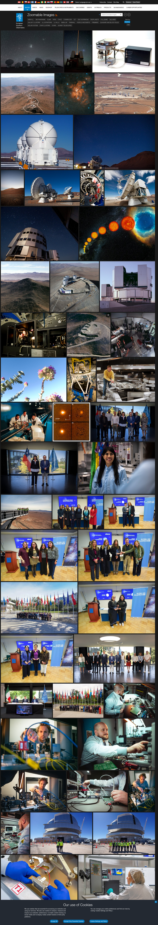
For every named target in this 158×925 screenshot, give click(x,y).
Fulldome (104, 19)
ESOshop (49, 7)
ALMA (49, 19)
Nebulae (64, 22)
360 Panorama (40, 19)
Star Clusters (45, 25)
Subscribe (103, 2)
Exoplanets (95, 19)
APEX (54, 19)
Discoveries (80, 7)
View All (31, 19)
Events (89, 7)
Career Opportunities (134, 7)
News (41, 7)
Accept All (54, 921)
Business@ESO (119, 7)
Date (128, 25)
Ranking (127, 22)
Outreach (97, 7)
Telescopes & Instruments (64, 7)
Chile (60, 19)
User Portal (136, 2)
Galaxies (113, 19)
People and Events (83, 22)
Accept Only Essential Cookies (74, 921)
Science (128, 2)
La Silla (56, 22)
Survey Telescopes (65, 25)
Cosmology (68, 19)
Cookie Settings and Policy (98, 921)
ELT (75, 19)
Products (107, 7)
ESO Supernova (83, 19)
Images (27, 7)
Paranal (72, 22)
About (20, 7)
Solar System (33, 25)
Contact (109, 2)
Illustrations (47, 22)
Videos (34, 7)
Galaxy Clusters (34, 22)
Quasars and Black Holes (109, 22)
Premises (95, 22)
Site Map (116, 2)
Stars (54, 25)
